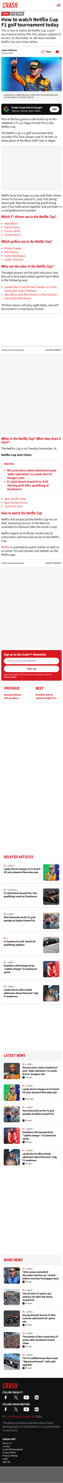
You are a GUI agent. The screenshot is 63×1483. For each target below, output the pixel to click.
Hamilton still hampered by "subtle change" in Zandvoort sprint (20, 969)
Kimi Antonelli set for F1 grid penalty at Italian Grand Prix (19, 919)
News (20, 13)
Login (5, 1459)
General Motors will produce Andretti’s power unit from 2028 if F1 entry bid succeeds (14, 696)
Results (12, 890)
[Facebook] (6, 1398)
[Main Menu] (58, 5)
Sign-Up (6, 1462)
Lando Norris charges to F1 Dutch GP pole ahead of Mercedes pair (22, 870)
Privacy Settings (10, 1456)
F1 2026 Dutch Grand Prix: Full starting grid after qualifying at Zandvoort (28, 486)
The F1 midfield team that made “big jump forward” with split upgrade (40, 1361)
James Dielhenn (9, 50)
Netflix (5, 547)
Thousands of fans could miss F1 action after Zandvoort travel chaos (40, 1340)
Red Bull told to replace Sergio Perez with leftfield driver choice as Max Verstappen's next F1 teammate (47, 696)
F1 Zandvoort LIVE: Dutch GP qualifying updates (20, 943)
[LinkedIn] (37, 1398)
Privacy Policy (10, 676)
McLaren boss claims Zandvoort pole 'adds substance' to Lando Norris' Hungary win (31, 474)
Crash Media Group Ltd (20, 1416)
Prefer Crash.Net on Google (27, 107)
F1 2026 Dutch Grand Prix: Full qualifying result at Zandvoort (20, 895)
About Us (7, 1443)
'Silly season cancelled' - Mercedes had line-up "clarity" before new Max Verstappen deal (40, 1275)
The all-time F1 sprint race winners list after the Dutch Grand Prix (37, 1297)
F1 (13, 13)
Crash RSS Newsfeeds (13, 1449)
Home (6, 13)
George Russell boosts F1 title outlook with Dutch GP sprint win (39, 1318)
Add (54, 109)
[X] (17, 1398)
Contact (6, 1446)
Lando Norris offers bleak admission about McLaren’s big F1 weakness (21, 993)
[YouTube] (27, 1398)
